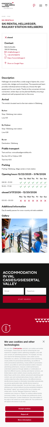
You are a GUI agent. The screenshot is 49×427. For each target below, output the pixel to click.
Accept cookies (24, 409)
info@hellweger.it (13, 52)
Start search (24, 299)
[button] (44, 341)
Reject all (24, 414)
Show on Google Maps (15, 63)
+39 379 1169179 (13, 55)
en (46, 5)
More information (24, 420)
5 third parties (17, 348)
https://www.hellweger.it (16, 58)
